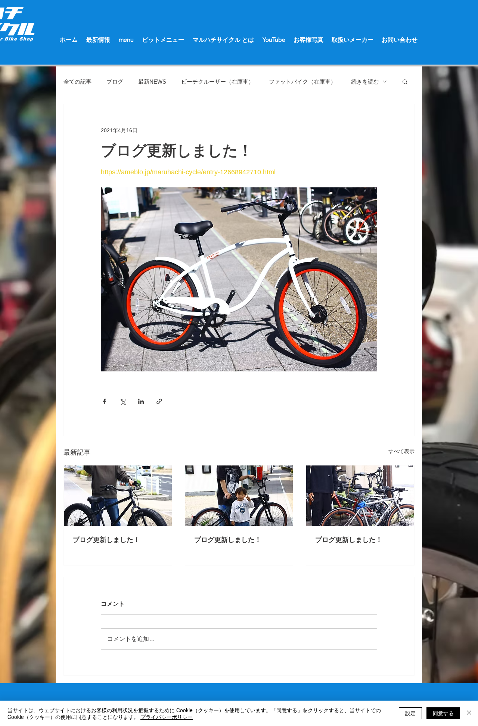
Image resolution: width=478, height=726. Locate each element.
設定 (410, 713)
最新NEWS (152, 81)
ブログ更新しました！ (106, 539)
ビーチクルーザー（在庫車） (217, 81)
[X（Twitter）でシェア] (122, 401)
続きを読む (365, 81)
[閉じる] (469, 713)
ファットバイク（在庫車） (302, 81)
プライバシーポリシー (166, 716)
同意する (443, 713)
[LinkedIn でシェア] (141, 401)
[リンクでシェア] (159, 401)
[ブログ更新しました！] (118, 495)
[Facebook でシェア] (104, 401)
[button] (405, 81)
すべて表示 (401, 451)
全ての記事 (77, 81)
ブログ (114, 81)
